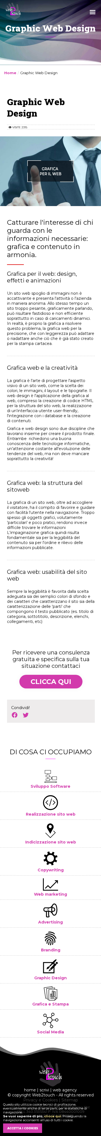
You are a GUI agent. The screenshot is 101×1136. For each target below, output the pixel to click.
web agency (65, 1090)
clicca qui (52, 1116)
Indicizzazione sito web (50, 842)
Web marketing (50, 894)
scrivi (44, 1090)
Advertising (50, 922)
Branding (50, 950)
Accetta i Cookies (22, 1128)
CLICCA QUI (51, 682)
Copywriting (51, 869)
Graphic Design (50, 977)
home (30, 1090)
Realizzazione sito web (50, 814)
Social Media (50, 1032)
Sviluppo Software (50, 786)
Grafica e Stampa (50, 1004)
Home (10, 73)
